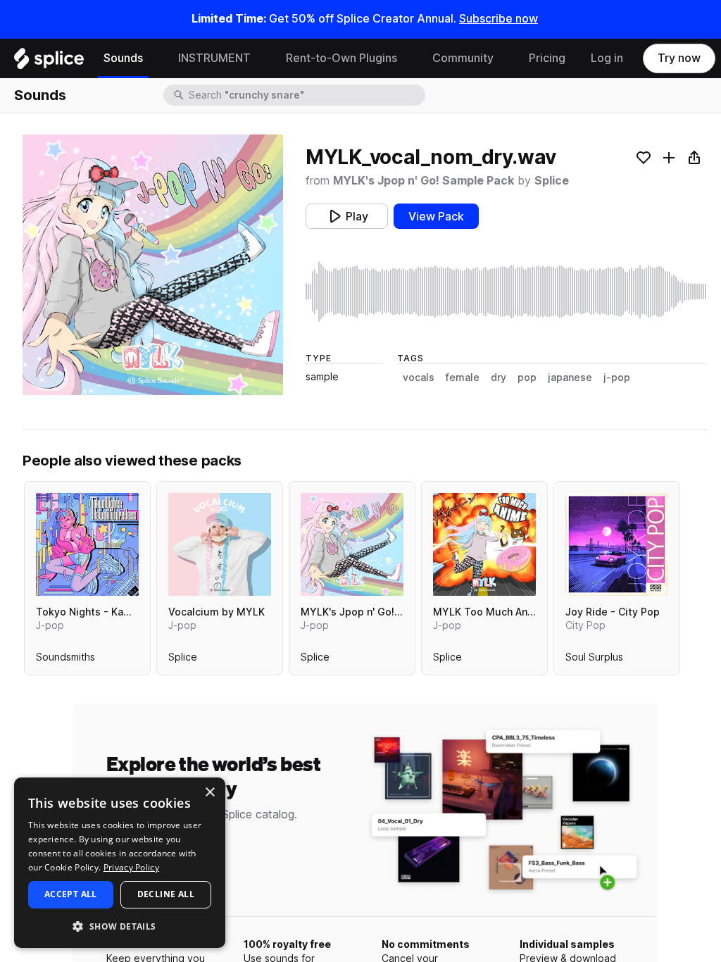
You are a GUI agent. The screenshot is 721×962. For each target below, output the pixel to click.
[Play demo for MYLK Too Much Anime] (484, 544)
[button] (119, 926)
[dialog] (119, 862)
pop (527, 377)
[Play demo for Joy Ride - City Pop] (616, 544)
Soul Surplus (594, 659)
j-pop (616, 377)
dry (498, 377)
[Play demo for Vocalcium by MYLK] (219, 544)
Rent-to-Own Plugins (341, 58)
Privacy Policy (131, 867)
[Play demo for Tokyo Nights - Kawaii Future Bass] (87, 544)
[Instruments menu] (261, 58)
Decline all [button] (165, 894)
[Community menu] (504, 58)
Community (463, 58)
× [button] (209, 792)
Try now (679, 58)
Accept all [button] (70, 894)
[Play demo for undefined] (152, 264)
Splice (551, 180)
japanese (570, 377)
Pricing (547, 58)
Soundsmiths (65, 659)
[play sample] (506, 291)
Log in (607, 58)
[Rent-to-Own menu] (408, 58)
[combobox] (305, 95)
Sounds (123, 58)
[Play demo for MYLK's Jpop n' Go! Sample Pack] (352, 544)
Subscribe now (498, 18)
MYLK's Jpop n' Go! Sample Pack (423, 180)
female (462, 377)
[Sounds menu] (153, 58)
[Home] (49, 62)
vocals (418, 377)
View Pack (436, 216)
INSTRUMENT (214, 58)
